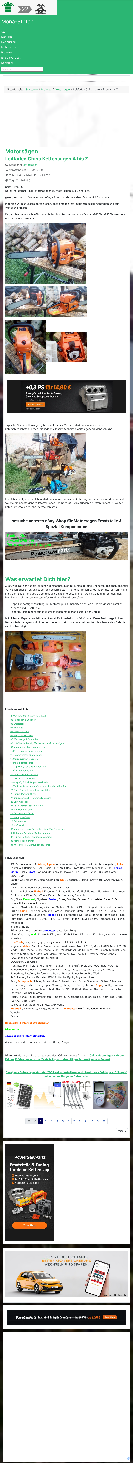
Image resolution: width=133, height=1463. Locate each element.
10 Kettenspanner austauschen (26, 751)
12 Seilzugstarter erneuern (24, 759)
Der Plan (6, 36)
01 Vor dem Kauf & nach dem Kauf (28, 716)
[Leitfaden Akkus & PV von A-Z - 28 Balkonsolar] (66, 1095)
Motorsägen (30, 164)
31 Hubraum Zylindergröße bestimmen (30, 833)
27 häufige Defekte (20, 817)
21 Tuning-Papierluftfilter (23, 794)
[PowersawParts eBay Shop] (66, 546)
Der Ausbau (8, 42)
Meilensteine (9, 47)
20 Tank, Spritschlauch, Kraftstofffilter (30, 790)
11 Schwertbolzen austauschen (26, 755)
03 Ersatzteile (17, 723)
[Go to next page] (98, 1121)
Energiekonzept (11, 57)
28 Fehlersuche (18, 821)
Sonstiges (7, 62)
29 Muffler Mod (18, 825)
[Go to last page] (104, 1121)
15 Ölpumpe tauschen (21, 770)
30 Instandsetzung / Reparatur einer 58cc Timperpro (37, 829)
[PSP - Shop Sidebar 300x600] (29, 1192)
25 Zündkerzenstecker (21, 809)
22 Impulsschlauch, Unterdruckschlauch (30, 798)
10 (91, 1121)
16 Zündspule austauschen (24, 774)
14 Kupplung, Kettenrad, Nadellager (28, 766)
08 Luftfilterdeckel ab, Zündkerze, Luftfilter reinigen (37, 743)
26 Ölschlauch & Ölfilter (22, 813)
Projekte (6, 52)
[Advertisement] (66, 119)
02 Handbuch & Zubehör (23, 719)
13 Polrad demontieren (22, 762)
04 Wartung (16, 727)
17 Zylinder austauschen (22, 778)
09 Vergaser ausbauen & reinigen (27, 747)
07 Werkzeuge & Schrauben (24, 739)
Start (4, 31)
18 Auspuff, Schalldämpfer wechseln (29, 782)
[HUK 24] (66, 1274)
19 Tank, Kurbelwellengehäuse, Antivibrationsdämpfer (38, 786)
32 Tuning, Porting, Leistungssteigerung (31, 837)
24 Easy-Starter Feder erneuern (26, 805)
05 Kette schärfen (19, 731)
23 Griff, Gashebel (19, 801)
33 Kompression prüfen (22, 841)
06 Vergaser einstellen (21, 735)
